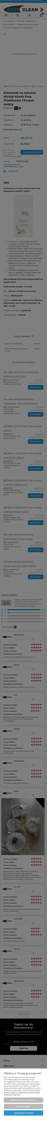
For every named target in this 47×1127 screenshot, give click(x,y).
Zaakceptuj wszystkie (23, 1113)
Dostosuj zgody (23, 1106)
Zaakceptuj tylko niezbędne (23, 1100)
